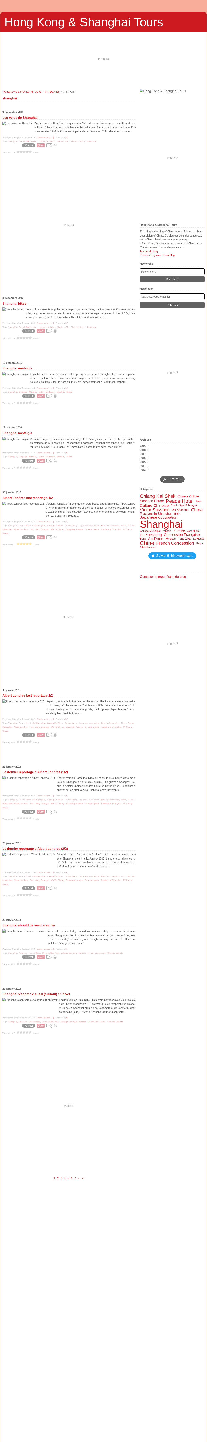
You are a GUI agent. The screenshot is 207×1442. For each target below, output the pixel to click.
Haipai (199, 543)
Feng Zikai (184, 538)
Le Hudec (198, 538)
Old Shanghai (180, 509)
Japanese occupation (158, 517)
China (197, 510)
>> (83, 1178)
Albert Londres (148, 547)
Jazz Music (193, 531)
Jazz (199, 501)
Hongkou (170, 538)
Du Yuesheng (151, 535)
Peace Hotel (180, 501)
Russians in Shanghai (156, 513)
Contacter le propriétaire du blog (163, 576)
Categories (52, 91)
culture (179, 531)
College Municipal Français (155, 531)
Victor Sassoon (155, 510)
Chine (147, 543)
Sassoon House (152, 501)
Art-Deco (155, 539)
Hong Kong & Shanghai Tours (21, 91)
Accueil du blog (149, 251)
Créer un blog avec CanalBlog (157, 255)
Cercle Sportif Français (184, 505)
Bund (143, 538)
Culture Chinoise (154, 505)
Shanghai (161, 524)
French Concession (175, 543)
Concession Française (182, 535)
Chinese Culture (188, 496)
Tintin (177, 513)
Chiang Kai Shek (157, 496)
